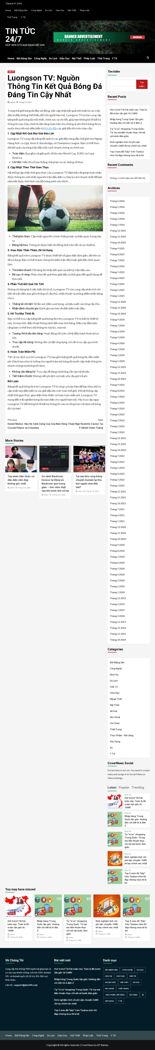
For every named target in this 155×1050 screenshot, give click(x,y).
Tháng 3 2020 (117, 580)
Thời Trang (12, 17)
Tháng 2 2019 (117, 604)
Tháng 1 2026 (117, 224)
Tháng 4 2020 (117, 574)
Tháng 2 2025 (117, 290)
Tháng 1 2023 (117, 432)
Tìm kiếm (114, 71)
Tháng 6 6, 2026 (45, 937)
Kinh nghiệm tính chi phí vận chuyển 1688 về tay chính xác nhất (128, 144)
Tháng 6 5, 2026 (75, 940)
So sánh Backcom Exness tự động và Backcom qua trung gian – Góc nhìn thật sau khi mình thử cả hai (55, 483)
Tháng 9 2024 (117, 319)
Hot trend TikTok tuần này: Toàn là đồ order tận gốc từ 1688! (128, 111)
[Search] (148, 57)
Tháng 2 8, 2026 (92, 491)
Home (8, 10)
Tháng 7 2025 (117, 260)
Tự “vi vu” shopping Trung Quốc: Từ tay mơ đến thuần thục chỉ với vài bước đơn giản (127, 132)
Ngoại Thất (116, 698)
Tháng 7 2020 (117, 556)
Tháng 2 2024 (117, 355)
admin (12, 102)
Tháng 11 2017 (118, 622)
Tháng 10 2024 (118, 313)
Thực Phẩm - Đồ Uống (115, 995)
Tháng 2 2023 (117, 426)
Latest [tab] (112, 787)
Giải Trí (11, 72)
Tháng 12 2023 (118, 367)
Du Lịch (48, 10)
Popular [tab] (124, 787)
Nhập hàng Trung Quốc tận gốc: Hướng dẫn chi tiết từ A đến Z (127, 121)
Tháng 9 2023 (117, 384)
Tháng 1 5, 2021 (25, 102)
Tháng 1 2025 (117, 295)
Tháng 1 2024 (117, 361)
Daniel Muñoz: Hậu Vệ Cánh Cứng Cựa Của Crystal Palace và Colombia (31, 424)
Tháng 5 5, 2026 (24, 488)
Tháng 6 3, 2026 (104, 934)
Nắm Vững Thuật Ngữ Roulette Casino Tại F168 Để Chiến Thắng (79, 424)
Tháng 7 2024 (117, 325)
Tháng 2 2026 (117, 218)
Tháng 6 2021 (117, 515)
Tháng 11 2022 (118, 444)
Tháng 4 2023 (117, 414)
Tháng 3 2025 (117, 284)
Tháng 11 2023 (118, 373)
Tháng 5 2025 (117, 272)
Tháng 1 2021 (117, 521)
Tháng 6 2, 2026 (133, 937)
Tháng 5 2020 (117, 568)
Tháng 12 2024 (118, 301)
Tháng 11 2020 (118, 533)
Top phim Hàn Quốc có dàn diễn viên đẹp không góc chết (21, 480)
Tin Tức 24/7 (20, 35)
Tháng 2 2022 (117, 485)
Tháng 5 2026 (117, 207)
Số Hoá (113, 711)
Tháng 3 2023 (117, 420)
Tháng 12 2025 (118, 230)
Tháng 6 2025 (117, 266)
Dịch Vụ (114, 674)
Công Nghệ (36, 10)
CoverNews (87, 1044)
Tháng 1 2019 (117, 610)
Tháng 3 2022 (117, 479)
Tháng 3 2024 (117, 349)
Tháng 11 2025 (118, 236)
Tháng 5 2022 (117, 467)
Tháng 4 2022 (117, 473)
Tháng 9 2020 (117, 544)
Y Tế (23, 17)
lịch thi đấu (50, 128)
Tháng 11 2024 (118, 307)
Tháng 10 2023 (118, 378)
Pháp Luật (84, 10)
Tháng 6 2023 (117, 402)
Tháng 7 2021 (117, 509)
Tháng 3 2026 (117, 212)
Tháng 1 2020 (117, 592)
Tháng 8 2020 (117, 550)
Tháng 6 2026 (117, 201)
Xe (111, 747)
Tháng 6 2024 (117, 331)
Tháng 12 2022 (118, 438)
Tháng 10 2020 (118, 539)
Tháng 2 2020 (117, 586)
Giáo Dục (60, 10)
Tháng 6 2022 (117, 461)
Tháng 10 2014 (118, 639)
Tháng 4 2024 (117, 343)
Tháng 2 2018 (117, 616)
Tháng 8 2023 (117, 390)
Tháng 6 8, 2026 (16, 937)
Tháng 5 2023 (117, 408)
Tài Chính (115, 723)
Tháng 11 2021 (118, 497)
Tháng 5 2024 (117, 337)
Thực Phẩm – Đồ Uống (122, 735)
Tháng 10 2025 (118, 242)
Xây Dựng (115, 741)
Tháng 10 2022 (118, 450)
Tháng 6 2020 (117, 562)
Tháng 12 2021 (118, 491)
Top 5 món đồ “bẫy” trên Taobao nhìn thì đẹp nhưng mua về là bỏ (127, 153)
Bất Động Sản (21, 10)
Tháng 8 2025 (117, 254)
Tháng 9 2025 (117, 248)
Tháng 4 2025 (117, 278)
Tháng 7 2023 (117, 396)
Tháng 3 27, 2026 (58, 495)
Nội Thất (72, 10)
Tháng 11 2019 (118, 598)
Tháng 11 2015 (118, 633)
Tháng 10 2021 (118, 503)
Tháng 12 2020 (118, 527)
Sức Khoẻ (115, 717)
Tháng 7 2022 (117, 456)
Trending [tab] (138, 787)
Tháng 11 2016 (118, 627)
